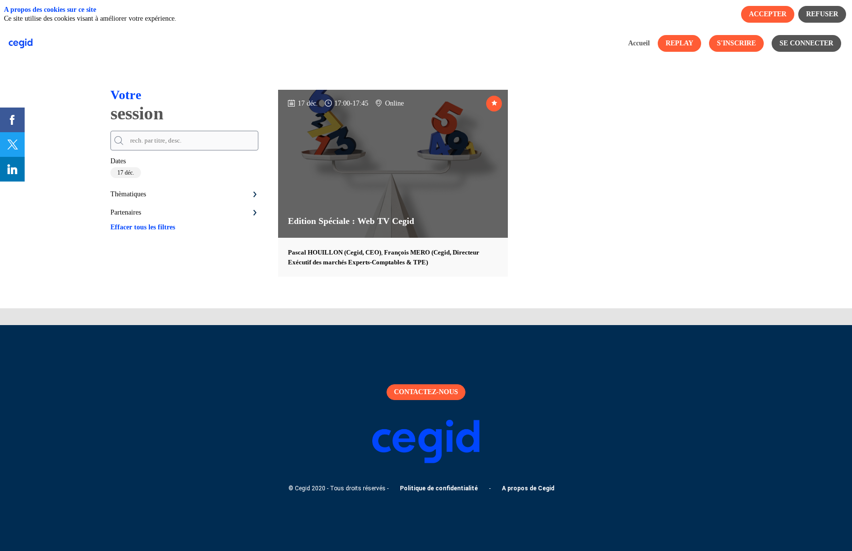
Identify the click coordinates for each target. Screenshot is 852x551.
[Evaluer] (494, 103)
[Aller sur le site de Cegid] (426, 461)
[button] (679, 43)
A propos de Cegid (528, 488)
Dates (118, 161)
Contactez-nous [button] (426, 392)
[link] (639, 43)
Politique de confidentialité (439, 488)
